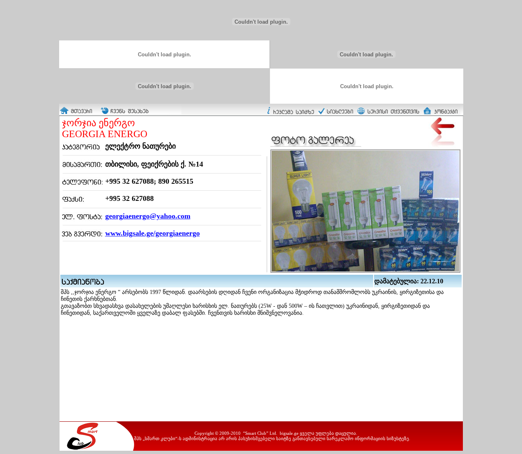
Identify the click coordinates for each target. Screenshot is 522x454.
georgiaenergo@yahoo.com (147, 216)
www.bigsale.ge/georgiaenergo (152, 233)
